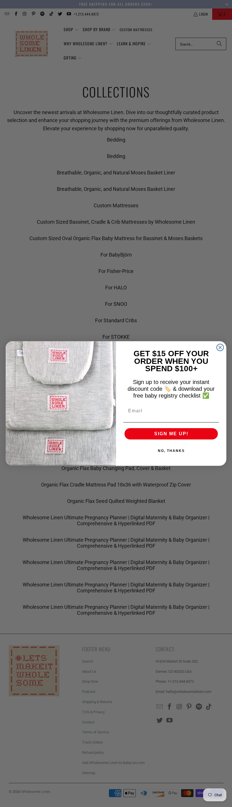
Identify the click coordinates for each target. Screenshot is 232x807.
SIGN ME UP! (171, 433)
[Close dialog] (220, 347)
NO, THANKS (171, 451)
